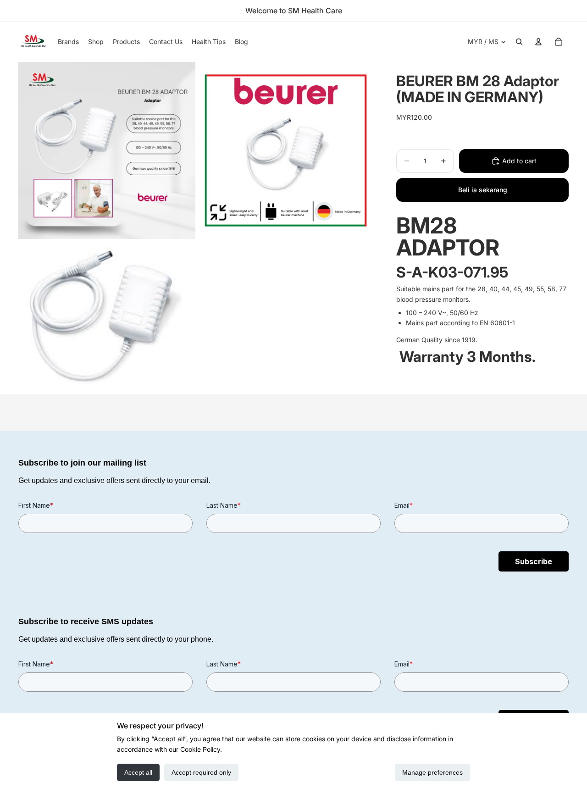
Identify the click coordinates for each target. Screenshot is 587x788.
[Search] (519, 42)
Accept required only (201, 772)
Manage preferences (432, 772)
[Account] (538, 42)
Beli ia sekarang (482, 190)
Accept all (138, 772)
